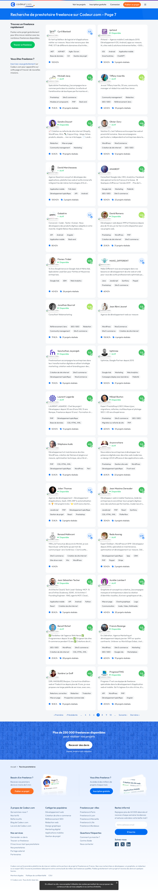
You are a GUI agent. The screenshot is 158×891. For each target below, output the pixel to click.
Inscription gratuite (97, 4)
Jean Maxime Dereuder (121, 488)
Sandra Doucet (65, 121)
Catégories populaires (56, 807)
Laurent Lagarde (66, 396)
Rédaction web (51, 822)
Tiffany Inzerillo (117, 76)
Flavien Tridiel (64, 259)
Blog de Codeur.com (19, 822)
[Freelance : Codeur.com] (23, 5)
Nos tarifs (14, 815)
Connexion (115, 4)
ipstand (113, 30)
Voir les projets (79, 4)
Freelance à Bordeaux (89, 826)
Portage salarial (17, 851)
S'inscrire (131, 832)
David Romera (116, 213)
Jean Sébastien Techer (69, 580)
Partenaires (15, 854)
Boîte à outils (16, 819)
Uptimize (113, 351)
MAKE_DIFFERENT (119, 260)
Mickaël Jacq (64, 76)
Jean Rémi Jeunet (118, 306)
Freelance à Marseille (89, 819)
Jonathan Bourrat (66, 305)
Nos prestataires (17, 847)
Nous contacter (86, 844)
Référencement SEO (54, 819)
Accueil (13, 767)
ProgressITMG (116, 672)
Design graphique (53, 826)
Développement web (54, 812)
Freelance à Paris (87, 812)
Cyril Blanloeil (64, 31)
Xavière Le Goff (65, 673)
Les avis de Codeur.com (20, 826)
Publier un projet (132, 4)
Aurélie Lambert (117, 580)
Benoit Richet (64, 626)
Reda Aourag (115, 534)
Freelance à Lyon (87, 815)
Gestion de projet (52, 836)
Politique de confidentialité (36, 875)
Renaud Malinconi (66, 534)
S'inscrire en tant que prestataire (24, 844)
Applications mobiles (54, 832)
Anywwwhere (116, 442)
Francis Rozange (117, 626)
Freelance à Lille (87, 822)
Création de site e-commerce (58, 815)
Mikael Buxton (116, 396)
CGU (50, 875)
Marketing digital (52, 829)
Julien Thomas (65, 488)
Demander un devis (19, 837)
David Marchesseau (67, 167)
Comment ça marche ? (90, 837)
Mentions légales (16, 875)
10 (111, 715)
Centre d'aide (86, 840)
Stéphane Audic (65, 444)
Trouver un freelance (23, 45)
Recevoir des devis (79, 745)
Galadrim (62, 213)
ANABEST (114, 169)
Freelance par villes (89, 807)
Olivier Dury (115, 121)
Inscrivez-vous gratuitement (22, 64)
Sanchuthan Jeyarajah (68, 351)
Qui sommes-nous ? (19, 812)
